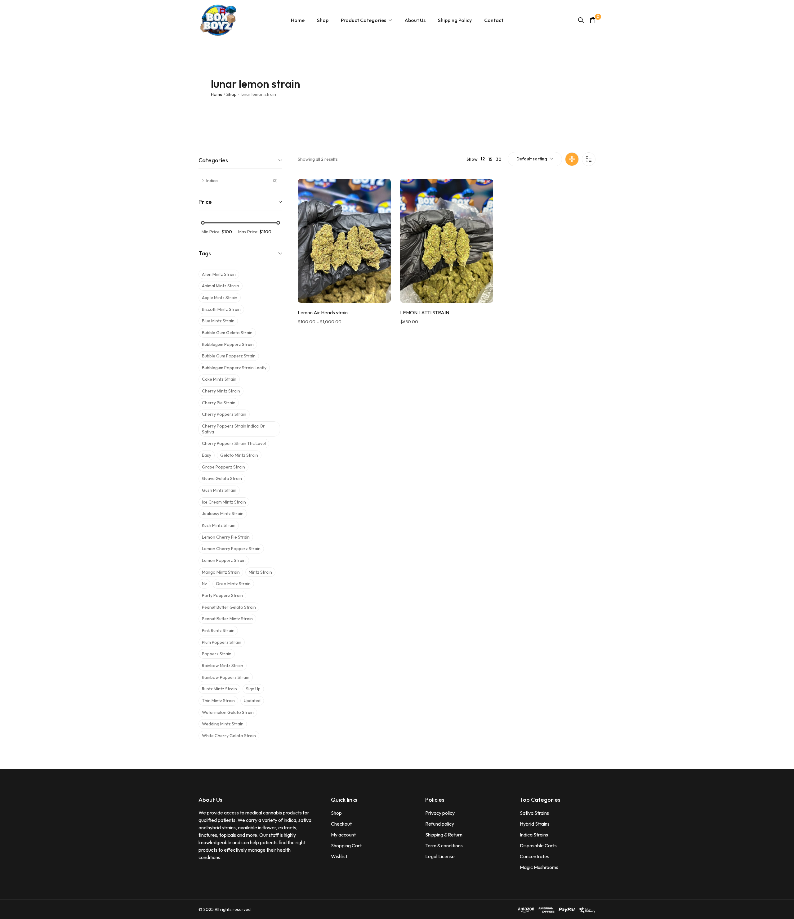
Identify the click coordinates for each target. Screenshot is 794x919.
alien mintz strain (219, 274)
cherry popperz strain (224, 414)
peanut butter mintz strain (227, 618)
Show (472, 159)
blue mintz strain (218, 321)
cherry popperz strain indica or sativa (233, 429)
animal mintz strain (220, 286)
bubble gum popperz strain (229, 356)
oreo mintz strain (233, 583)
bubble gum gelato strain (227, 332)
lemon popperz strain (224, 560)
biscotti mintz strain (221, 309)
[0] (593, 20)
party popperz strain (222, 595)
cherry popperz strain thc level (234, 443)
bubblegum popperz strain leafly (234, 367)
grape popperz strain (223, 467)
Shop (231, 94)
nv (204, 583)
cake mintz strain (219, 379)
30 (499, 159)
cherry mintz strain (221, 391)
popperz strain (216, 654)
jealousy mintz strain (222, 513)
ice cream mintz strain (224, 502)
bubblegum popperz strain (228, 344)
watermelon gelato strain (228, 712)
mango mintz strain (221, 572)
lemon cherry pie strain (226, 537)
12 (483, 159)
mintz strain (260, 572)
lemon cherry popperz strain (231, 548)
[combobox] (535, 159)
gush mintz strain (219, 490)
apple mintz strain (219, 297)
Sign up (253, 689)
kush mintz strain (218, 525)
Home (216, 94)
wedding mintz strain (222, 724)
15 (490, 159)
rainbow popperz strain (225, 677)
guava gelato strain (222, 478)
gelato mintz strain (239, 455)
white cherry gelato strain (229, 735)
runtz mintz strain (219, 689)
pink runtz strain (218, 630)
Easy (206, 455)
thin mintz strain (218, 700)
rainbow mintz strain (222, 665)
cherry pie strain (218, 403)
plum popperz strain (221, 642)
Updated (252, 700)
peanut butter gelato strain (229, 607)
